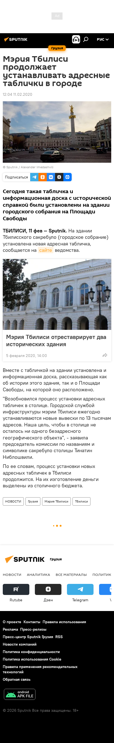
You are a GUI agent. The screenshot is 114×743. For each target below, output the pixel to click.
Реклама (10, 629)
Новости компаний (20, 644)
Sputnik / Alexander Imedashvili (29, 167)
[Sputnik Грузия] (16, 41)
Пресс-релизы (33, 629)
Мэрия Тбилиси (56, 501)
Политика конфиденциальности (31, 651)
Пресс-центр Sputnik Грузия (28, 636)
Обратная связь (16, 679)
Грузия (33, 501)
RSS (59, 636)
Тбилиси (81, 501)
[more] (104, 355)
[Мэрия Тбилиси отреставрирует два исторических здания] (57, 294)
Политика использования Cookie (32, 659)
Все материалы (71, 574)
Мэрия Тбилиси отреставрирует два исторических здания (56, 340)
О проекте (12, 621)
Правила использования (64, 621)
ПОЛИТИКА (103, 574)
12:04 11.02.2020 (17, 94)
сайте (45, 250)
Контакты (32, 621)
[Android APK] (19, 695)
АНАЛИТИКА (38, 574)
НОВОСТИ (13, 501)
